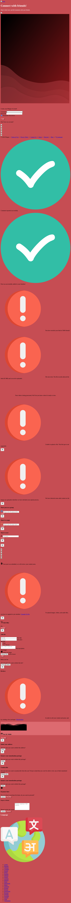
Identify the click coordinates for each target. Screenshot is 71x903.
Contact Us (33, 137)
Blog (52, 137)
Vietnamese (7, 901)
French (6, 877)
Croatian (6, 869)
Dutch (6, 872)
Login (2, 119)
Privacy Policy (24, 137)
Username (3, 112)
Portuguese (7, 891)
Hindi (5, 882)
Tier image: (4, 650)
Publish (3, 628)
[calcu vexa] (1, 132)
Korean (6, 888)
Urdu (5, 899)
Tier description (20, 648)
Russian (6, 893)
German (6, 879)
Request (9, 811)
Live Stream (6, 645)
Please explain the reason (7, 809)
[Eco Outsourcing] (1, 125)
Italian (6, 885)
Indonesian (7, 883)
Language (60, 137)
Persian (6, 890)
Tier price (19, 639)
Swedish (6, 896)
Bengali (6, 866)
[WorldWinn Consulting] (1, 134)
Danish (6, 871)
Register (16, 122)
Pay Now (3, 738)
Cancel (3, 664)
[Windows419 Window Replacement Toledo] (1, 130)
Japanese (6, 886)
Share (2, 513)
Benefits (3, 641)
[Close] (2, 449)
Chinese (6, 868)
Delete (8, 664)
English (6, 874)
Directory (46, 137)
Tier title (19, 638)
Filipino (6, 875)
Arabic (6, 864)
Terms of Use (15, 137)
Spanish (6, 894)
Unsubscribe (4, 774)
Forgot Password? (6, 117)
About (40, 137)
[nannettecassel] (1, 135)
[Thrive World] (1, 127)
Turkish (6, 897)
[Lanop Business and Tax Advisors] (1, 128)
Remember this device (9, 115)
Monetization (19, 719)
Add (2, 656)
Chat (4, 643)
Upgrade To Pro (25, 614)
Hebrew (6, 880)
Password (3, 113)
